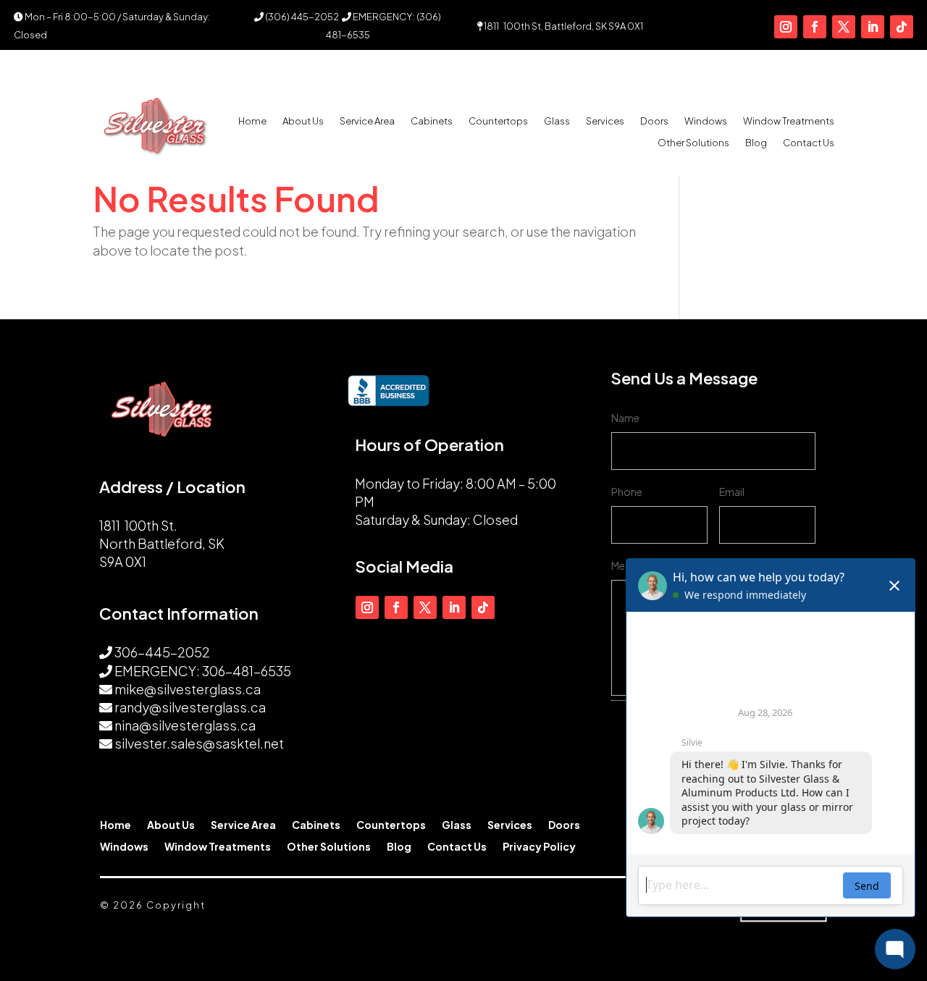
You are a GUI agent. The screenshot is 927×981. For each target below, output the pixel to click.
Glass (557, 121)
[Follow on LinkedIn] (872, 26)
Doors (654, 121)
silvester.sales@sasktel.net (199, 743)
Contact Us (808, 143)
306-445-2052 (162, 652)
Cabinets (432, 121)
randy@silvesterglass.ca (190, 707)
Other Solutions (693, 143)
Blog (756, 143)
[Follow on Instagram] (785, 26)
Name (625, 417)
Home (252, 121)
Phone (626, 491)
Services (605, 121)
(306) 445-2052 (301, 16)
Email (731, 491)
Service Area (367, 121)
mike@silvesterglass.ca (187, 689)
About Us (303, 121)
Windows (705, 121)
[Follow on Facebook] (814, 26)
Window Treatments (788, 121)
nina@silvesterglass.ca (185, 725)
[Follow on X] (843, 26)
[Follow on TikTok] (901, 26)
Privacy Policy (539, 847)
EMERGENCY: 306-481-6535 (202, 670)
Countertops (498, 121)
